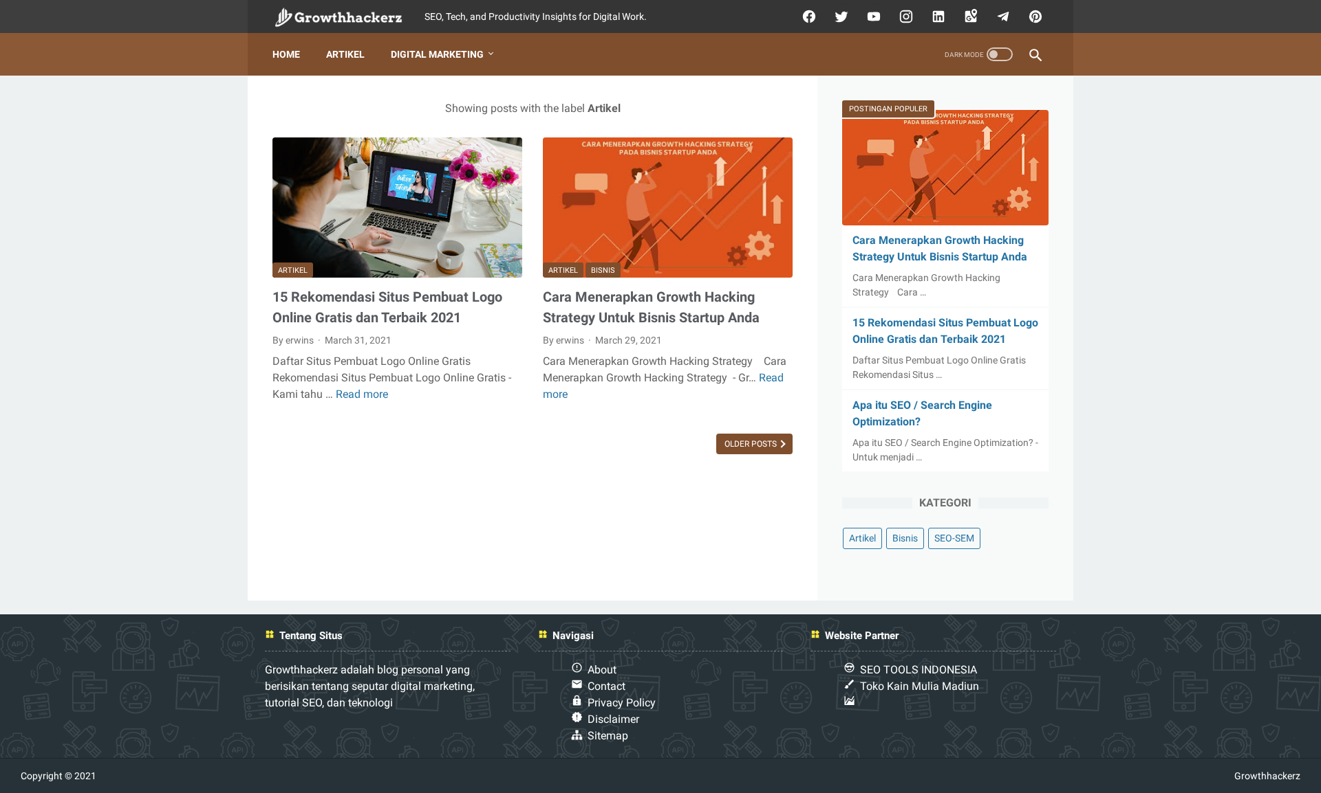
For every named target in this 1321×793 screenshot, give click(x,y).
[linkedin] (937, 16)
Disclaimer (613, 719)
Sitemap (608, 735)
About (602, 669)
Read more (362, 394)
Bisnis (603, 270)
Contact (606, 686)
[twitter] (840, 16)
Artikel (345, 54)
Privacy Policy (622, 702)
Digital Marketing (437, 54)
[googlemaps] (969, 16)
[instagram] (904, 16)
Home (286, 54)
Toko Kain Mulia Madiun (919, 686)
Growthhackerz (1267, 775)
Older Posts (751, 444)
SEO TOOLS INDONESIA (918, 669)
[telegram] (1001, 16)
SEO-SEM (954, 538)
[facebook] (807, 16)
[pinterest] (1034, 16)
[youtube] (872, 16)
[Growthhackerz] (348, 17)
